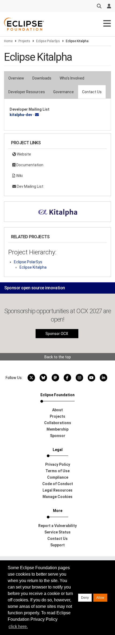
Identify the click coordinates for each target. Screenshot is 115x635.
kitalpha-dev (21, 115)
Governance (63, 92)
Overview (16, 78)
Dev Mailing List (29, 186)
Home (8, 41)
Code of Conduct (57, 484)
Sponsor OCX (56, 333)
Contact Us (92, 92)
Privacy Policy (57, 464)
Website (23, 154)
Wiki (19, 176)
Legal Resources (57, 490)
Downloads (41, 78)
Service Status (57, 532)
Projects (24, 41)
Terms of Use (57, 471)
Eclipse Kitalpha (33, 267)
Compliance (57, 477)
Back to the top (57, 357)
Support (57, 545)
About (57, 410)
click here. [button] (18, 626)
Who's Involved (72, 78)
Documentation (29, 165)
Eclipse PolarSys (48, 41)
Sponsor (57, 436)
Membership (57, 429)
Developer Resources (26, 92)
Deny (85, 598)
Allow (100, 598)
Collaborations (57, 423)
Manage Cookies (57, 497)
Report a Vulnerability (57, 526)
